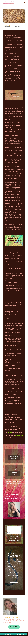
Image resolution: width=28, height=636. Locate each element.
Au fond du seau (7, 25)
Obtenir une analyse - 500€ (14, 458)
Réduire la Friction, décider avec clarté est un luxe (14, 555)
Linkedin (9, 432)
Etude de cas (18, 26)
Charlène (11, 558)
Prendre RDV (14, 627)
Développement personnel (8, 26)
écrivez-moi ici (16, 431)
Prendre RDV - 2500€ (14, 474)
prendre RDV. (19, 435)
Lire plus (14, 581)
